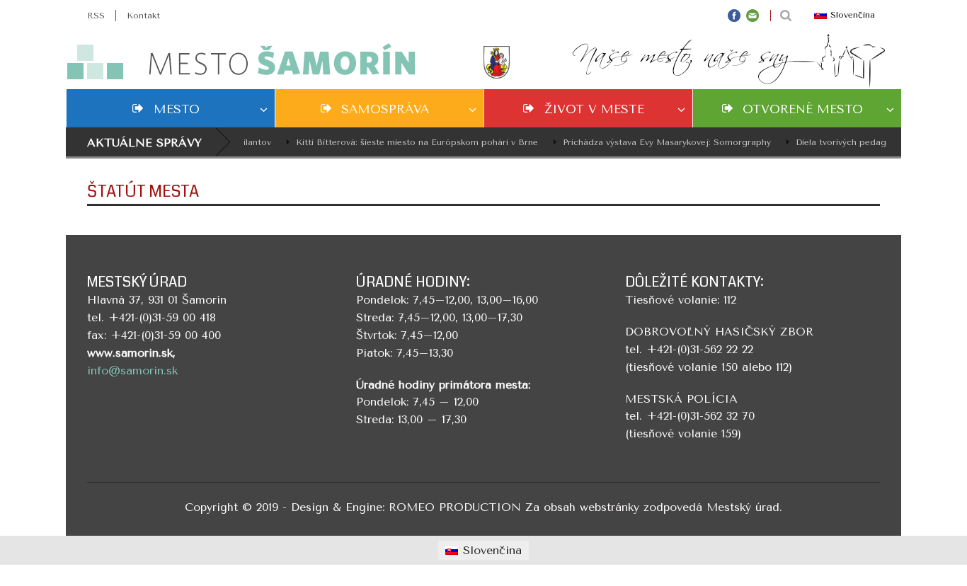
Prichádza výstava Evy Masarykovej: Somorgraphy (660, 142)
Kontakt (143, 16)
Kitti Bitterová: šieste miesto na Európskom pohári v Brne (411, 142)
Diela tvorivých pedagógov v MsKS (862, 142)
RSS (96, 16)
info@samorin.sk (132, 370)
